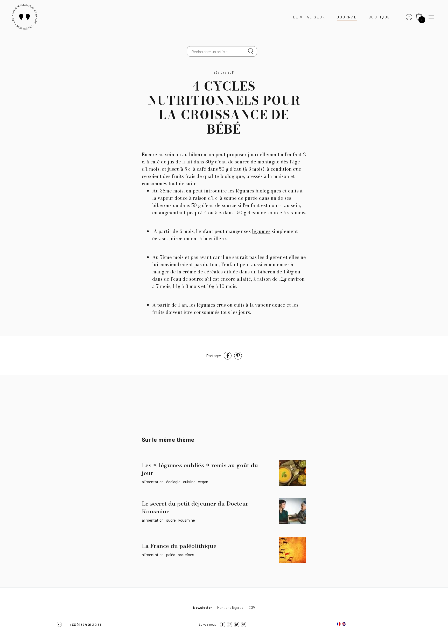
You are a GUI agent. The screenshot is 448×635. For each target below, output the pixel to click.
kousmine (186, 520)
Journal (347, 17)
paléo (170, 554)
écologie (173, 481)
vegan (203, 481)
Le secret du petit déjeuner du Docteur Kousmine (195, 507)
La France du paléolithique (179, 545)
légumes (261, 231)
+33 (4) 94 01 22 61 (85, 624)
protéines (186, 554)
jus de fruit (180, 161)
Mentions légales (230, 607)
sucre (171, 520)
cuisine (189, 481)
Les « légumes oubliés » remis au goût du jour (200, 469)
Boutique (379, 17)
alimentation (153, 481)
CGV (251, 607)
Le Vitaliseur (309, 17)
